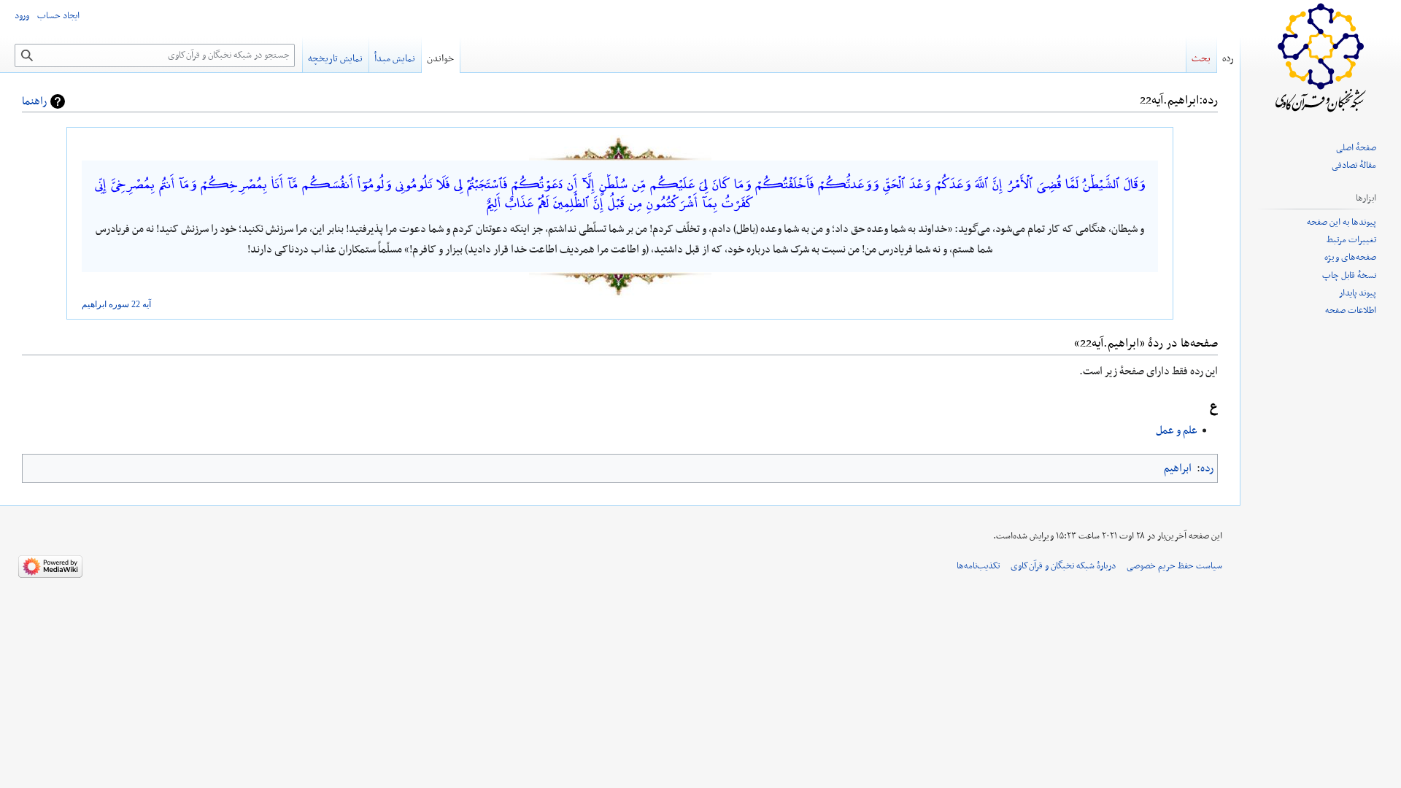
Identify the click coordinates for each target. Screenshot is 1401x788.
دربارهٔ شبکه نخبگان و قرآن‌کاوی (1063, 566)
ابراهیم (94, 304)
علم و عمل (1176, 430)
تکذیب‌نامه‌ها (978, 566)
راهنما (34, 101)
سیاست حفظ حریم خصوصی (1174, 566)
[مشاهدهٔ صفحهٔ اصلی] (1321, 58)
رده (1206, 468)
